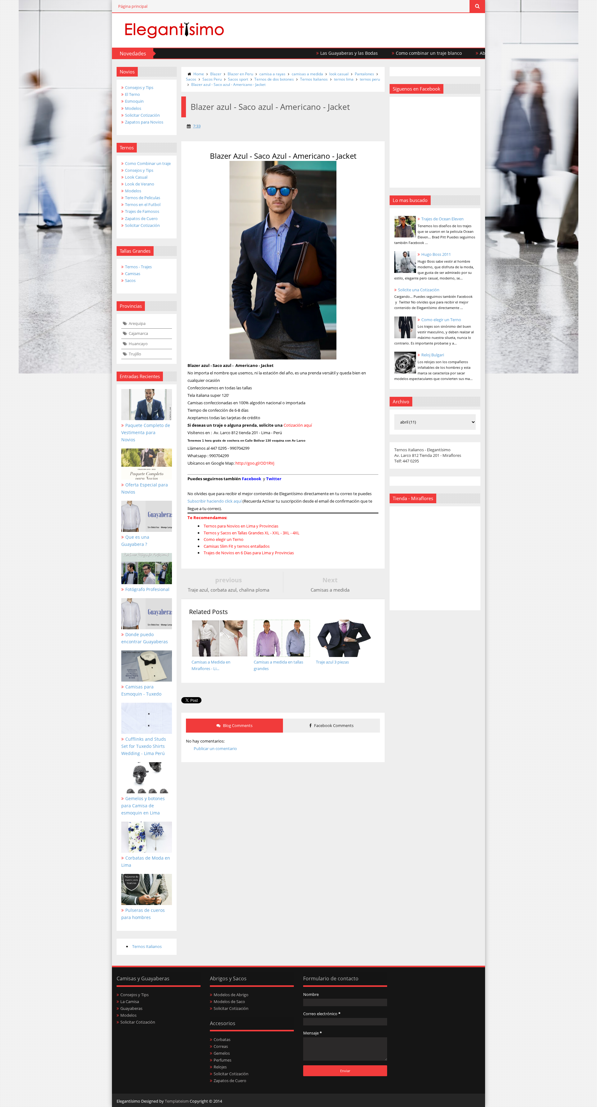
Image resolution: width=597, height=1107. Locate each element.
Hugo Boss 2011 (436, 254)
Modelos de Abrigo (231, 994)
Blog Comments (237, 725)
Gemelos (222, 1053)
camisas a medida (307, 74)
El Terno (132, 94)
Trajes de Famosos (142, 211)
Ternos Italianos (147, 946)
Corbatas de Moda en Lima (145, 861)
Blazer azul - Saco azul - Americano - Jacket (228, 84)
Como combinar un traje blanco (399, 53)
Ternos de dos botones (274, 79)
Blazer (215, 74)
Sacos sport (238, 79)
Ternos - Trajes (138, 267)
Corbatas (222, 1039)
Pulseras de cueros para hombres (143, 913)
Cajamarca (138, 333)
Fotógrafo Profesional (147, 589)
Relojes (220, 1067)
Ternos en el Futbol (142, 204)
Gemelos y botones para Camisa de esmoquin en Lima (143, 805)
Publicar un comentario (215, 748)
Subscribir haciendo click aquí (214, 501)
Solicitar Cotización (142, 115)
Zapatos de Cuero (141, 218)
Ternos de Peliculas (142, 197)
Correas (221, 1046)
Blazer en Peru (240, 74)
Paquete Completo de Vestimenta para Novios (145, 432)
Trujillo (135, 354)
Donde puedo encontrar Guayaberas (144, 638)
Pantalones (364, 74)
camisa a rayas (272, 74)
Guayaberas (131, 1008)
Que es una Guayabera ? (135, 540)
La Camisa (129, 1001)
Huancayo (138, 343)
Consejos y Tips (139, 87)
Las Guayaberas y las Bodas (319, 53)
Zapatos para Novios (144, 122)
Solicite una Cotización (418, 290)
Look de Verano (139, 184)
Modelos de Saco (229, 1001)
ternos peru (370, 79)
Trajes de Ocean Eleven (442, 219)
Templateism (177, 1101)
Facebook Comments (333, 725)
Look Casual (136, 177)
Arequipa (137, 323)
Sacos (130, 280)
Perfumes (222, 1060)
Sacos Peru (212, 79)
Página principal (132, 6)
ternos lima (344, 79)
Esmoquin (134, 101)
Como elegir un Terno (441, 319)
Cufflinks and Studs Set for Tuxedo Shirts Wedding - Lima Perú (143, 746)
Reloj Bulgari (432, 355)
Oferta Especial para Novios (144, 488)
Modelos (133, 108)
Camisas (132, 273)
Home (198, 74)
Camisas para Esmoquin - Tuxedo (141, 690)
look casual (339, 74)
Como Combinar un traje (148, 163)
